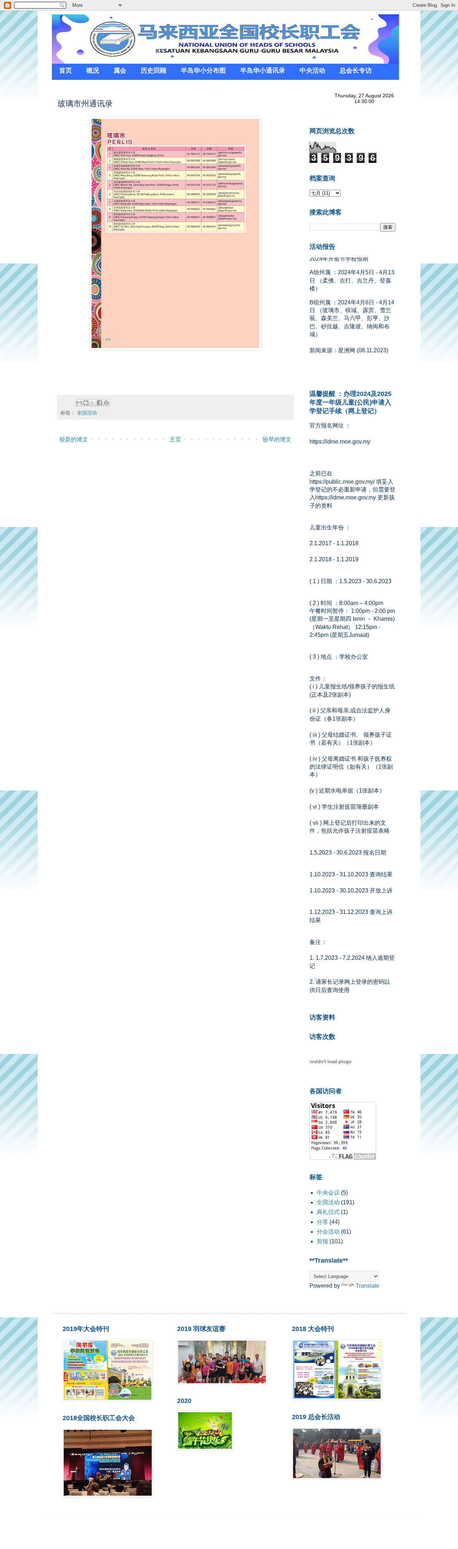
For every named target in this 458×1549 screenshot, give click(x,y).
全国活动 (87, 413)
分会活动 (328, 1232)
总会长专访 (356, 70)
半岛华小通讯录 (262, 70)
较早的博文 (277, 439)
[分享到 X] (92, 402)
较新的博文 (73, 439)
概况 (92, 70)
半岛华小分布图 (203, 70)
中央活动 (312, 70)
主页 (175, 439)
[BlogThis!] (85, 402)
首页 (65, 70)
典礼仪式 (328, 1212)
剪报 (322, 1241)
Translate (367, 1286)
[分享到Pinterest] (106, 402)
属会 (119, 70)
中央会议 (328, 1193)
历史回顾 (153, 70)
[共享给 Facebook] (99, 402)
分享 (322, 1222)
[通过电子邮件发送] (79, 402)
